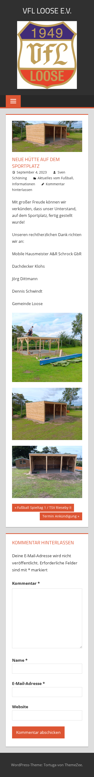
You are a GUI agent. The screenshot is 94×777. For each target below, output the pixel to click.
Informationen (23, 184)
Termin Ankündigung (59, 517)
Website (20, 706)
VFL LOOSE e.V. (47, 10)
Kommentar (26, 583)
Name (19, 660)
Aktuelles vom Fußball (55, 178)
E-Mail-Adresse (28, 683)
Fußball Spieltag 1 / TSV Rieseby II (44, 508)
